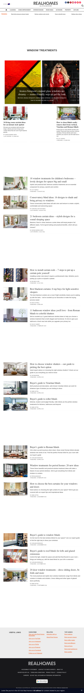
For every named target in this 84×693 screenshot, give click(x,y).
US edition (37, 691)
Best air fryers (68, 646)
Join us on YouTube (34, 638)
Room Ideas (49, 10)
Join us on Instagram (35, 641)
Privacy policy (50, 672)
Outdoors (59, 10)
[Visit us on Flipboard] (78, 2)
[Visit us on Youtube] (73, 2)
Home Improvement (24, 10)
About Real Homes (52, 637)
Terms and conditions (38, 672)
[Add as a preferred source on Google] (42, 681)
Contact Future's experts (46, 669)
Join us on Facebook (35, 650)
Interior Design (38, 10)
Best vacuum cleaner (70, 637)
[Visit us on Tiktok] (80, 2)
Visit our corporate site (62, 688)
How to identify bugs (60, 14)
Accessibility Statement (29, 669)
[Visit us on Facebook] (66, 2)
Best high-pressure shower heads (20, 14)
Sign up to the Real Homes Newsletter (36, 635)
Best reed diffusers (69, 643)
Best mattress (68, 634)
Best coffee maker (69, 640)
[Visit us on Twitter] (68, 2)
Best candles (68, 652)
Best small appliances (70, 649)
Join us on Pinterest (34, 647)
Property (68, 10)
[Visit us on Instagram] (75, 2)
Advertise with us (52, 634)
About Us (60, 669)
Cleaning (13, 10)
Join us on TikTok (34, 644)
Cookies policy (61, 672)
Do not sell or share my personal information (45, 675)
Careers (26, 675)
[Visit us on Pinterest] (71, 2)
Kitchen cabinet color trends (42, 14)
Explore (76, 10)
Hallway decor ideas (76, 14)
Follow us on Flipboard (35, 653)
